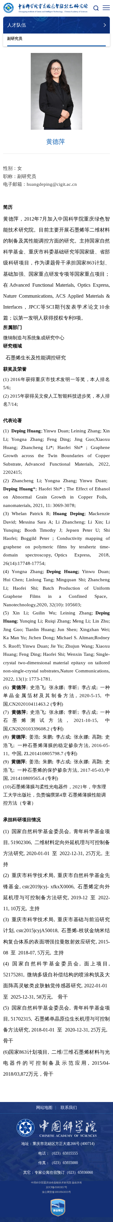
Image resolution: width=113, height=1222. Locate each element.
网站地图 (44, 1107)
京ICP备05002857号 (56, 1187)
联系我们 (69, 1107)
